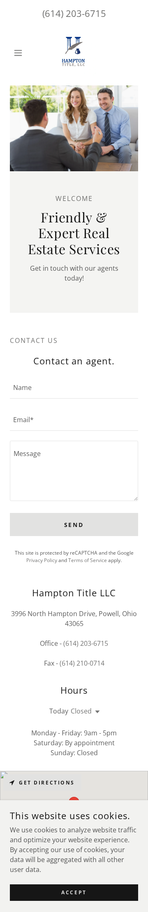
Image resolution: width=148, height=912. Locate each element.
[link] (74, 53)
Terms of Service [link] (87, 560)
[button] (19, 53)
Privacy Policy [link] (41, 560)
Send (74, 525)
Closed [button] (81, 711)
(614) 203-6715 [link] (74, 13)
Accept (73, 892)
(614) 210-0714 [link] (82, 663)
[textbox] (74, 387)
